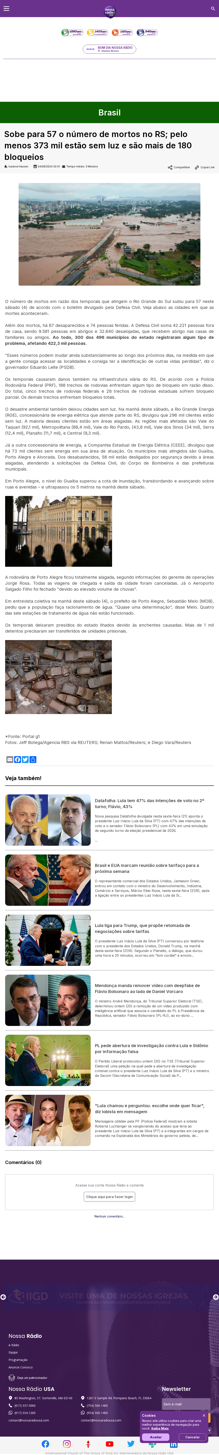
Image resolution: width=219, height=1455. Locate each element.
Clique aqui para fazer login (109, 1197)
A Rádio (14, 1345)
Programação (18, 1360)
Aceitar (156, 1437)
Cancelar (192, 1437)
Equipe (13, 1352)
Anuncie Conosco (21, 1367)
